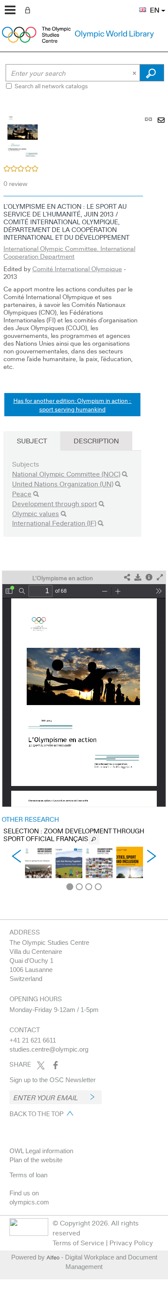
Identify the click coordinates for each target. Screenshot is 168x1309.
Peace (21, 493)
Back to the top (36, 1113)
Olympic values (35, 513)
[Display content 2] (79, 886)
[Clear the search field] (135, 72)
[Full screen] (160, 577)
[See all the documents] (94, 839)
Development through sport (54, 503)
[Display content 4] (98, 886)
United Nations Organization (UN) (62, 484)
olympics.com (29, 1202)
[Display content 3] (88, 886)
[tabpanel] (84, 496)
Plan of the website (35, 1160)
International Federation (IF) (54, 523)
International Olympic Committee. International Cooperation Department (69, 252)
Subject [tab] (32, 441)
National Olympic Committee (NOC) (66, 474)
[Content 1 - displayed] (69, 886)
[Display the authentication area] (29, 9)
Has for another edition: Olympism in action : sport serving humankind (72, 404)
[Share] (127, 577)
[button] (138, 4)
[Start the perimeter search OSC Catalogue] (152, 72)
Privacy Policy (131, 1242)
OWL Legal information (41, 1150)
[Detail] (149, 577)
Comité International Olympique (77, 268)
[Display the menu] (10, 10)
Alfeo (53, 1257)
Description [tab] (96, 441)
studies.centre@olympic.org (48, 1049)
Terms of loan (28, 1175)
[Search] (125, 474)
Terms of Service (78, 1242)
